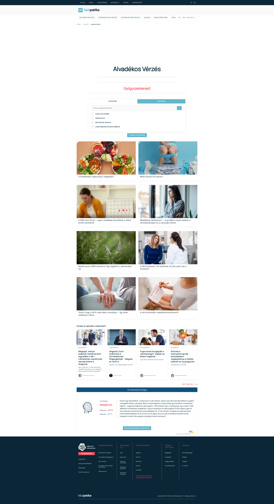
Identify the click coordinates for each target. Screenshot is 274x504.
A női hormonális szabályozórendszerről (159, 312)
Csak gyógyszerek (102, 114)
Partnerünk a (180, 434)
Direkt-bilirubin (102, 471)
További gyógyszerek (137, 135)
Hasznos (125, 2)
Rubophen (138, 470)
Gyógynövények (169, 461)
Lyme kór (175, 17)
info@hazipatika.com (190, 496)
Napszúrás (123, 457)
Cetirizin (138, 457)
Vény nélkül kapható (103, 122)
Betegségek (168, 452)
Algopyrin (138, 452)
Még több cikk (187, 384)
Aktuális (82, 2)
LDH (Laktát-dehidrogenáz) (105, 457)
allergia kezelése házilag (130, 17)
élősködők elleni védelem (107, 17)
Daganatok (82, 347)
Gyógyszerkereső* (143, 445)
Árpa (121, 452)
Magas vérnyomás (160, 17)
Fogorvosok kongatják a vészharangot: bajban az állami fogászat (152, 354)
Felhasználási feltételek (84, 463)
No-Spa (138, 465)
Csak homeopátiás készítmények (107, 127)
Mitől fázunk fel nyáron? (151, 177)
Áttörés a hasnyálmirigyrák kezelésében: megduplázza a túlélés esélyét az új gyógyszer (183, 356)
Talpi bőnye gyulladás (123, 467)
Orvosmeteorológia (86, 17)
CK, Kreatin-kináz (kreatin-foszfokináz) (105, 466)
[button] (106, 446)
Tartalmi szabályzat (83, 472)
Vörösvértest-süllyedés (104, 452)
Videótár (184, 457)
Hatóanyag (161, 101)
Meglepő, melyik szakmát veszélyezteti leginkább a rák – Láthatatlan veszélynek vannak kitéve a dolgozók (90, 358)
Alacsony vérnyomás (123, 462)
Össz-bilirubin (102, 461)
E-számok (185, 465)
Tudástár (85, 24)
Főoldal (79, 24)
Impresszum (82, 459)
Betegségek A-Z (115, 2)
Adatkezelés (81, 468)
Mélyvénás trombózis (123, 473)
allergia (147, 17)
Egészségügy (113, 347)
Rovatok (91, 2)
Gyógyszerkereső (102, 2)
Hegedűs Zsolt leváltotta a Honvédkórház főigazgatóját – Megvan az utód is (121, 356)
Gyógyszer (113, 101)
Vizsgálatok (168, 457)
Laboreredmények (137, 2)
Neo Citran (139, 461)
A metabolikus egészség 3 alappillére (96, 177)
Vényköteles (100, 118)
